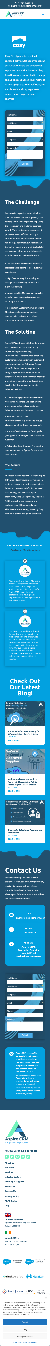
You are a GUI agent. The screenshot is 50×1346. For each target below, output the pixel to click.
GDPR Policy (11, 1201)
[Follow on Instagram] (17, 1157)
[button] (46, 1297)
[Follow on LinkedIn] (12, 1157)
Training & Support (14, 1181)
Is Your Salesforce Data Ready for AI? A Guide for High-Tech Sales (24, 732)
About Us (9, 1162)
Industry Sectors (13, 1176)
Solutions (9, 1167)
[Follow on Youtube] (23, 1157)
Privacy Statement (30, 1342)
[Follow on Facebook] (7, 1157)
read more (14, 740)
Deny (25, 1329)
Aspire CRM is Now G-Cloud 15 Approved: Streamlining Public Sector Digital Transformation (22, 782)
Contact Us (10, 1190)
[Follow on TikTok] (28, 1157)
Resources (10, 1186)
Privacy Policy (12, 1196)
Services (9, 1172)
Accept (25, 1322)
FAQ (7, 1205)
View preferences (25, 1336)
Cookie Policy (17, 1342)
